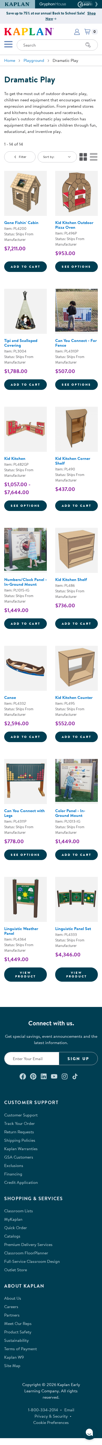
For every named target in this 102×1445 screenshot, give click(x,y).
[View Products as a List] (93, 157)
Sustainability (16, 1340)
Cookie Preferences (51, 1422)
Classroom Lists (18, 1211)
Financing (13, 1174)
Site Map (12, 1365)
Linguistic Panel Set (73, 928)
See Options (80, 266)
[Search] (88, 45)
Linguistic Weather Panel (21, 931)
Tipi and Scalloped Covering (20, 342)
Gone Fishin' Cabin (21, 222)
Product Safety (17, 1332)
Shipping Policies (19, 1140)
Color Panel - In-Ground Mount (70, 813)
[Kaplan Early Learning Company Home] (29, 31)
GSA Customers (18, 1157)
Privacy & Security (51, 1416)
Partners (12, 1315)
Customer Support (21, 1115)
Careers (11, 1306)
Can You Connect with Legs (24, 813)
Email (69, 1410)
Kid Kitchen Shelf (71, 579)
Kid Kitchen (14, 458)
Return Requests (19, 1132)
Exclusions (13, 1165)
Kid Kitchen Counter (74, 697)
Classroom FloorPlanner (26, 1253)
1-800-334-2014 (43, 1410)
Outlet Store (15, 1270)
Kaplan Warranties (21, 1148)
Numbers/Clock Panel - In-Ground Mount (25, 582)
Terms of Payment (20, 1349)
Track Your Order (19, 1123)
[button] (95, 4)
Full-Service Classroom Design (32, 1261)
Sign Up (78, 1058)
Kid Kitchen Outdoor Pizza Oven (74, 225)
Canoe (10, 697)
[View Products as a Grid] (83, 157)
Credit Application (21, 1182)
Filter (22, 157)
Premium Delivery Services (28, 1244)
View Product (31, 974)
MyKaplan (13, 1219)
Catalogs (12, 1236)
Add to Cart (29, 266)
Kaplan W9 (14, 1357)
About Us (12, 1298)
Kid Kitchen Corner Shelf (72, 460)
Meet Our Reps (18, 1323)
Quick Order (15, 1227)
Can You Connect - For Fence (76, 342)
